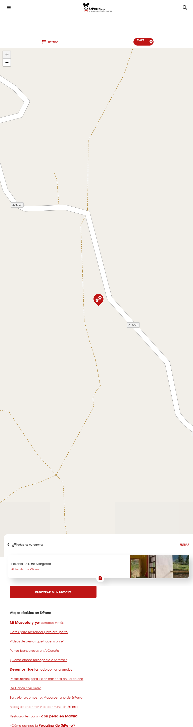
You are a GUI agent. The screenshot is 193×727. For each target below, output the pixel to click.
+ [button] (7, 55)
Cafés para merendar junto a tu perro (39, 632)
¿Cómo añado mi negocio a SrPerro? (38, 660)
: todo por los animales (41, 669)
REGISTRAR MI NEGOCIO (53, 592)
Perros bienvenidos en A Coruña (34, 650)
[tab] (49, 42)
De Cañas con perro (25, 688)
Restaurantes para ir (43, 716)
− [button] (7, 62)
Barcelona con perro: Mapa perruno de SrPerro (46, 697)
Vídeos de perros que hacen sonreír (37, 641)
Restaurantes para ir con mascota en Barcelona (46, 678)
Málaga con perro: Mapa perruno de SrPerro (44, 706)
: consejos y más (37, 622)
